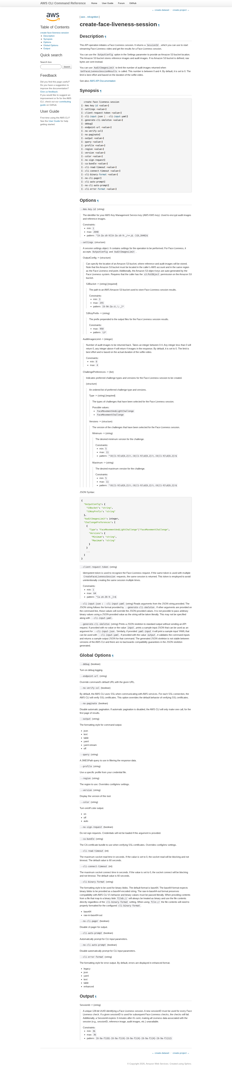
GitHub (132, 3)
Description (49, 36)
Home (94, 3)
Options (47, 42)
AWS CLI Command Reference (63, 3)
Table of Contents (54, 27)
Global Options (50, 45)
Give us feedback (49, 91)
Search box (46, 62)
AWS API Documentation (103, 81)
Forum (121, 3)
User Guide (107, 3)
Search (67, 66)
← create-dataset (160, 10)
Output (46, 48)
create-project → (181, 10)
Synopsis (47, 39)
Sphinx (187, 1063)
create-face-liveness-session (54, 32)
